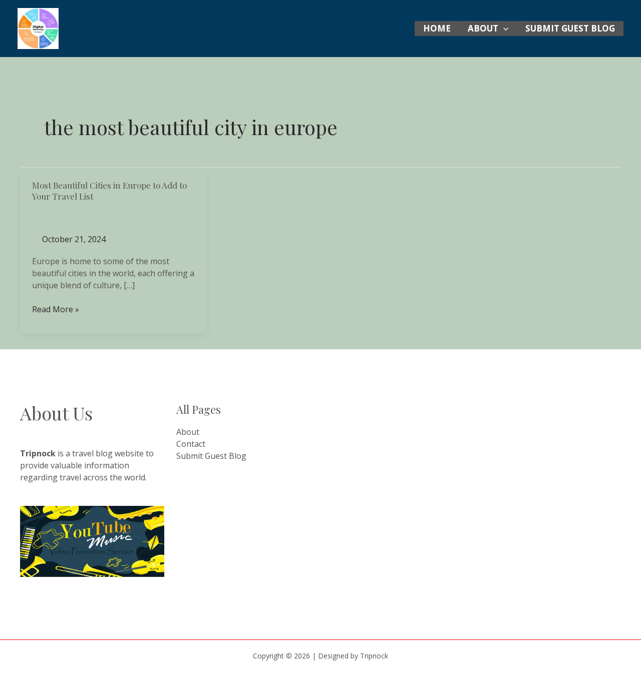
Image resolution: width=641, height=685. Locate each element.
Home (437, 28)
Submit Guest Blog (570, 28)
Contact (190, 443)
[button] (503, 28)
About (483, 28)
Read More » (55, 309)
